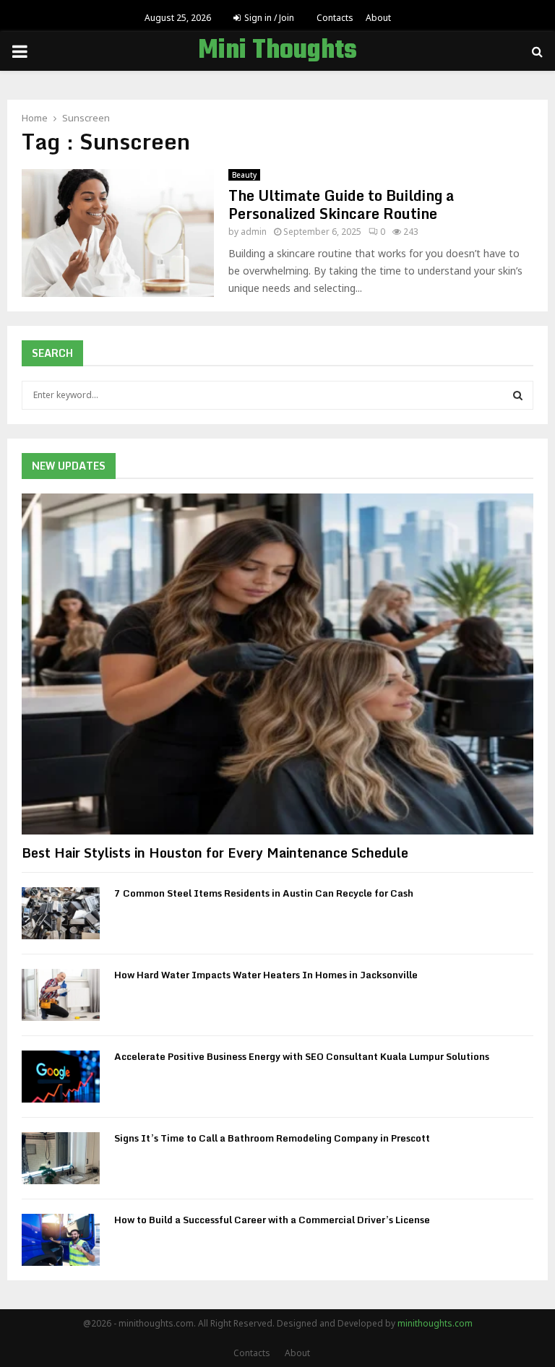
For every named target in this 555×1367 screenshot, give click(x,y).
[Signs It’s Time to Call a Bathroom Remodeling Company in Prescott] (61, 1158)
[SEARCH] (517, 395)
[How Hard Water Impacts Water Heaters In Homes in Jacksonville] (61, 995)
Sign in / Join (268, 18)
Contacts (335, 18)
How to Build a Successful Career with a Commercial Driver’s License (272, 1220)
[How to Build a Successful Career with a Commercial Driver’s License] (61, 1240)
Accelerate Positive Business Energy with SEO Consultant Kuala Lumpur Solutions (301, 1056)
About (378, 18)
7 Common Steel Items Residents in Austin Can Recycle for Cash (263, 893)
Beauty (244, 175)
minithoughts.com (435, 1323)
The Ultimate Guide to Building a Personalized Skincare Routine (341, 204)
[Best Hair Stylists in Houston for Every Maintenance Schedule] (277, 664)
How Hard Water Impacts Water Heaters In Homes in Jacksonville (266, 975)
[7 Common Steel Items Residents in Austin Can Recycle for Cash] (61, 913)
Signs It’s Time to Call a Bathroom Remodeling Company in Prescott (272, 1138)
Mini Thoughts (277, 51)
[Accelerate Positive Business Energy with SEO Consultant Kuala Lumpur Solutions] (61, 1077)
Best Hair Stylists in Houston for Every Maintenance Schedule (215, 852)
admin (254, 231)
